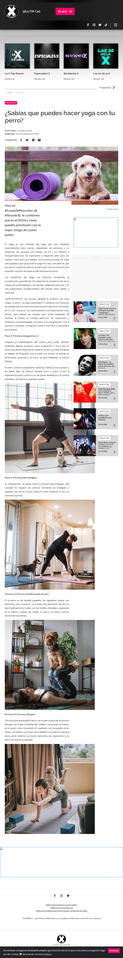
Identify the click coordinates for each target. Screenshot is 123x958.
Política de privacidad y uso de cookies (61, 905)
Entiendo (113, 950)
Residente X (71, 73)
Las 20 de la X (101, 73)
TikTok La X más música (106, 25)
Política (47, 954)
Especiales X (42, 73)
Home (9, 92)
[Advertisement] (96, 278)
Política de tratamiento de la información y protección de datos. (61, 911)
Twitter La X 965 (100, 25)
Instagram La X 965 (94, 25)
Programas (105, 87)
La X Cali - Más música (11, 11)
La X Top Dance (14, 73)
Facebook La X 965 (88, 25)
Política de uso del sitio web (61, 908)
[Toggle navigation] (115, 24)
